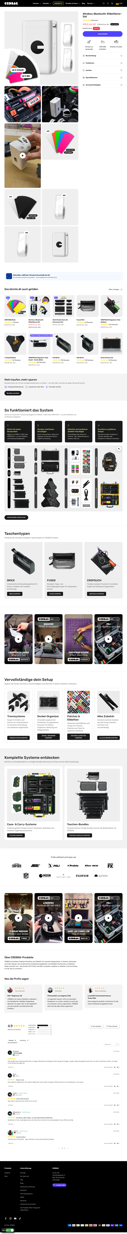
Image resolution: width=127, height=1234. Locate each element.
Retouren (23, 1190)
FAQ (21, 1180)
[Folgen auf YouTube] (15, 1218)
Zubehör (46, 3)
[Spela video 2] (48, 639)
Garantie (23, 1201)
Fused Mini (81, 320)
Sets (6, 1176)
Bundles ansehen (13, 393)
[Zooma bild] (119, 449)
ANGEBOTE (58, 3)
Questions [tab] (23, 1040)
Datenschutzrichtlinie (28, 1204)
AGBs (22, 1197)
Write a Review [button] (112, 1026)
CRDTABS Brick (10, 320)
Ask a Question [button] (97, 1026)
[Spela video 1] (18, 639)
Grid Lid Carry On (107, 358)
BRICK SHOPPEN (14, 594)
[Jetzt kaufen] (29, 618)
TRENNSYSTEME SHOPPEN (18, 738)
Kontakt (23, 1173)
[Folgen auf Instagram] (10, 1218)
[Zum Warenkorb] (97, 661)
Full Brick (56, 358)
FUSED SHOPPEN (55, 594)
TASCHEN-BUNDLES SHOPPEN (79, 835)
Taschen (36, 3)
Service (90, 3)
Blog (83, 3)
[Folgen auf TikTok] (20, 1218)
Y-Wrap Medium (10, 358)
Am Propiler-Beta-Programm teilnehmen (30, 1209)
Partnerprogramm (26, 1194)
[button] (115, 1067)
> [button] (68, 1148)
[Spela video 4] (108, 639)
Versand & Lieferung (27, 1187)
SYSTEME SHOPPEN (16, 835)
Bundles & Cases (72, 3)
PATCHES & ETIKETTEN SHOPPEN (78, 737)
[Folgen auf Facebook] (5, 1218)
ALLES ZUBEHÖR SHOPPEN (108, 738)
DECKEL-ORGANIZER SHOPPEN (48, 737)
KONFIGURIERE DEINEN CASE (16, 517)
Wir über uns (24, 1176)
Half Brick (80, 358)
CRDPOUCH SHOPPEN (96, 594)
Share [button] (11, 1067)
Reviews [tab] (11, 1040)
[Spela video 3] (78, 918)
